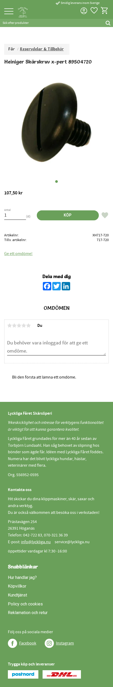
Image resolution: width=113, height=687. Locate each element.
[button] (8, 11)
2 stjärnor (14, 325)
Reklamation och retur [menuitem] (28, 612)
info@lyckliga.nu (36, 542)
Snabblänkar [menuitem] (23, 566)
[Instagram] (49, 643)
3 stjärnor (19, 325)
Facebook (27, 643)
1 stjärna (9, 325)
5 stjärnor (28, 325)
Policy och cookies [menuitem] (25, 603)
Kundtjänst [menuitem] (17, 595)
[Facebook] (12, 643)
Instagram (65, 643)
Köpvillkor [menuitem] (17, 586)
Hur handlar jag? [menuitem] (22, 577)
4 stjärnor (23, 325)
